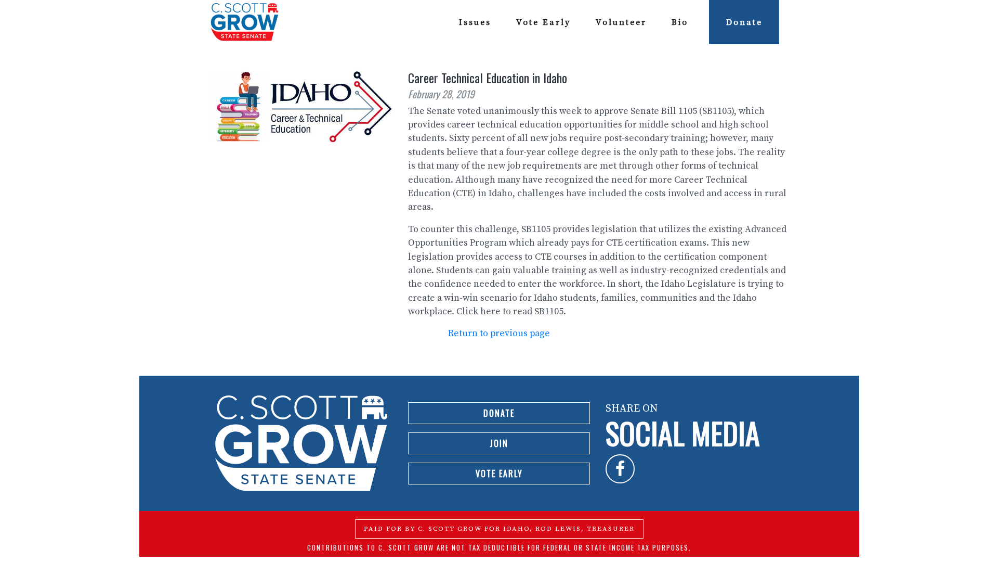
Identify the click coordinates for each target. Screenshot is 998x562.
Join (499, 443)
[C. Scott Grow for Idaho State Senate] (245, 22)
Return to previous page (499, 333)
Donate (744, 22)
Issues (475, 22)
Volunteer (621, 22)
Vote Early (543, 22)
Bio (680, 22)
